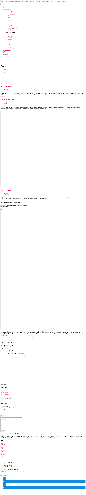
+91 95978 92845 (5, 393)
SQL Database (12, 48)
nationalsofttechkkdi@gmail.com (8, 401)
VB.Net (9, 29)
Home (4, 69)
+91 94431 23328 (5, 394)
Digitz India (21, 471)
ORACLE (10, 47)
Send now (3, 431)
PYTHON (10, 25)
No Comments (6, 91)
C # (9, 16)
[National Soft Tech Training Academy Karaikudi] (11, 1)
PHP (9, 18)
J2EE (9, 44)
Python (2, 447)
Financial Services (7, 87)
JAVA (9, 17)
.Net (10, 27)
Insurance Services (7, 99)
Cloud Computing (12, 37)
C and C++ (11, 14)
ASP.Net (10, 46)
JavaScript (10, 39)
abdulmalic (5, 89)
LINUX (10, 20)
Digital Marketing (4, 453)
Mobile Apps (11, 36)
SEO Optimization (7, 190)
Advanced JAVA (11, 35)
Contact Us (3, 454)
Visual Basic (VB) (13, 28)
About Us (3, 444)
